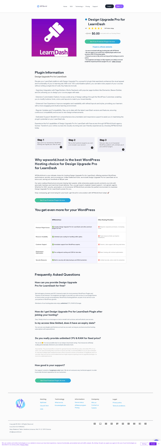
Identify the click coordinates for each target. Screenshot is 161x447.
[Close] (159, 444)
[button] (109, 6)
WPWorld (43, 6)
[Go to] (61, 147)
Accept (153, 444)
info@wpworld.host (15, 432)
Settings (144, 444)
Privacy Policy (24, 444)
